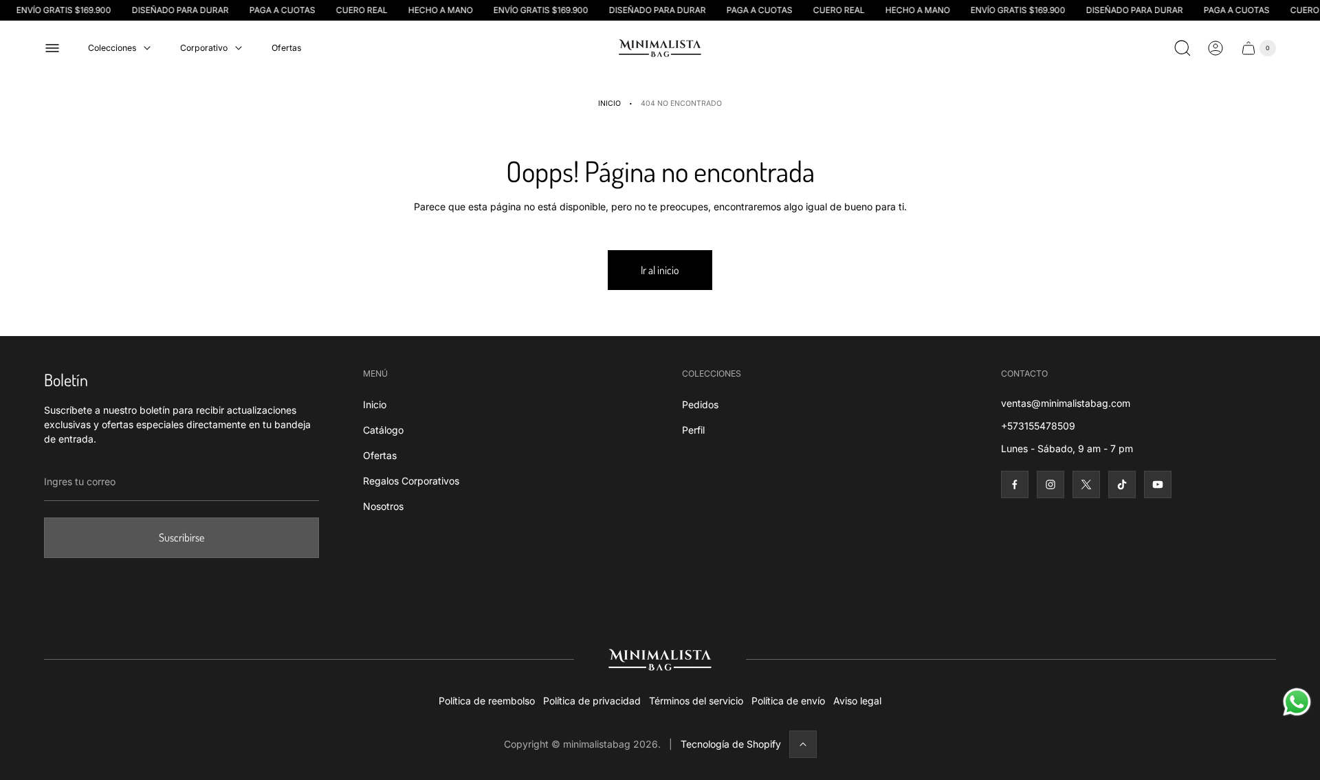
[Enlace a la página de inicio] (660, 660)
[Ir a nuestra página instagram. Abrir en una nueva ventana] (1050, 484)
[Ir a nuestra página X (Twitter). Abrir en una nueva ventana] (1086, 484)
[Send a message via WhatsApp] (1297, 702)
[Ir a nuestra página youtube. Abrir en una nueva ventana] (1158, 484)
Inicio (609, 103)
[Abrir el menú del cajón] (52, 48)
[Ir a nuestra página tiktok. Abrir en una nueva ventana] (1122, 484)
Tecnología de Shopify (731, 744)
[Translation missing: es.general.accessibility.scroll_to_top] (803, 744)
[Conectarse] (1215, 48)
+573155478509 (1038, 426)
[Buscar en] (1182, 48)
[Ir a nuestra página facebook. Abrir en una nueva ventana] (1014, 484)
